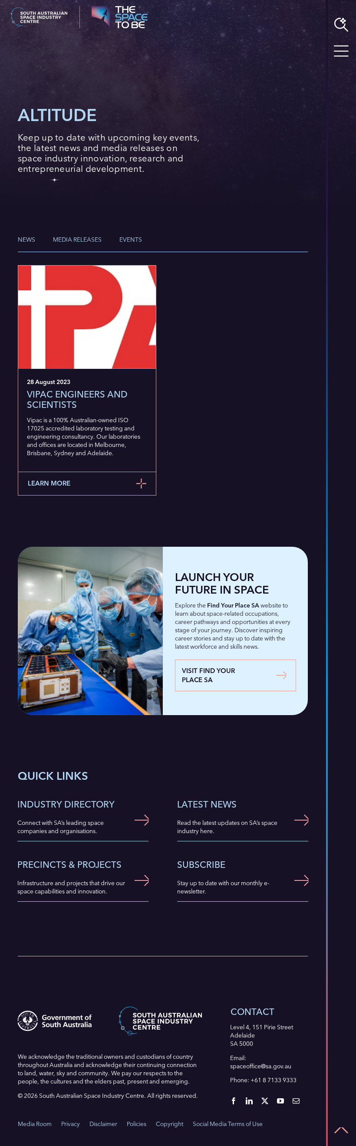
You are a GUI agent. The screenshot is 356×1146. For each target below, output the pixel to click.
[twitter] (264, 1100)
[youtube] (280, 1100)
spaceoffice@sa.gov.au (260, 1066)
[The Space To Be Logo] (120, 8)
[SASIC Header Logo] (39, 10)
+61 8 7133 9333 (274, 1080)
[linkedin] (249, 1100)
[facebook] (233, 1100)
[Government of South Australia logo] (54, 1013)
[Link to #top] (341, 1130)
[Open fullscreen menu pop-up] (341, 51)
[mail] (296, 1100)
